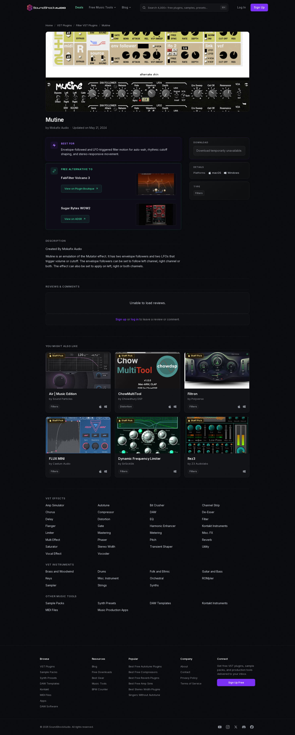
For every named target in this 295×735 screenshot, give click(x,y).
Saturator (52, 546)
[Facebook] (252, 727)
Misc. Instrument (108, 578)
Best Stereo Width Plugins (144, 689)
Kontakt (44, 689)
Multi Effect (53, 539)
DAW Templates (160, 603)
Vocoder (103, 553)
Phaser (102, 539)
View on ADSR (73, 218)
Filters (199, 193)
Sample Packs (55, 603)
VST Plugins (64, 25)
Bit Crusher (157, 505)
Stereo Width (106, 546)
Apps (43, 700)
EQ (152, 519)
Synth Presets (107, 603)
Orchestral (157, 578)
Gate (101, 526)
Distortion (104, 519)
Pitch (153, 539)
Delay (49, 519)
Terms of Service (190, 683)
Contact (185, 672)
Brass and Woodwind (60, 571)
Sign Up (259, 7)
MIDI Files (52, 610)
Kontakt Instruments (215, 526)
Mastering (104, 532)
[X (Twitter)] (236, 727)
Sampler (51, 585)
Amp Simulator (55, 505)
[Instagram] (228, 727)
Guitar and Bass (212, 571)
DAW (153, 512)
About (184, 666)
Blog (125, 7)
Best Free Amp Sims (141, 683)
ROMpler (208, 578)
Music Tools (99, 683)
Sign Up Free (236, 682)
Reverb (207, 539)
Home (49, 25)
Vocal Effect (53, 553)
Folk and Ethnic (160, 571)
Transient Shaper (161, 546)
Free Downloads (102, 672)
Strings (102, 585)
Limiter (50, 532)
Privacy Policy (188, 677)
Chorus (50, 512)
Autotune (104, 505)
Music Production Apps (113, 610)
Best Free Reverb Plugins (144, 677)
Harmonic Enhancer (163, 526)
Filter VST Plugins (87, 25)
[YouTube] (220, 727)
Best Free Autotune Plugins (145, 666)
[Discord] (244, 727)
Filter (205, 519)
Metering (156, 532)
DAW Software (49, 706)
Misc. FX (207, 532)
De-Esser (208, 512)
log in (135, 319)
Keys (49, 578)
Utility (205, 546)
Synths (154, 585)
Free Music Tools (101, 7)
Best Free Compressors (143, 672)
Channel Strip (211, 505)
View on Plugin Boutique (79, 188)
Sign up (121, 319)
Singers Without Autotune (144, 694)
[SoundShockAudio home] (46, 7)
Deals (79, 7)
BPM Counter (100, 689)
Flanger (51, 526)
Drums (102, 571)
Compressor (106, 512)
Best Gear (98, 677)
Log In (241, 7)
